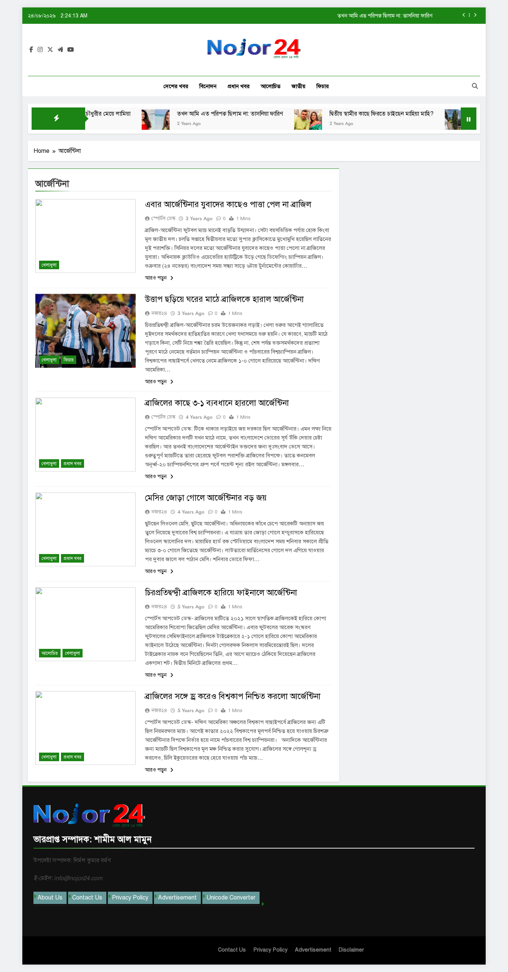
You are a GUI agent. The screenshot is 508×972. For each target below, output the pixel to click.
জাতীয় (298, 86)
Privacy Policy (130, 897)
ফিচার (322, 86)
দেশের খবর (176, 86)
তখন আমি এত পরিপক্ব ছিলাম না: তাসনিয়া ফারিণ (385, 16)
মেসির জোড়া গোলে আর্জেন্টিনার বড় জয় (206, 498)
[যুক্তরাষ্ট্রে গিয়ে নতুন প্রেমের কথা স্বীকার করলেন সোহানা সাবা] (439, 123)
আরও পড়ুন (156, 278)
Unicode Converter (230, 897)
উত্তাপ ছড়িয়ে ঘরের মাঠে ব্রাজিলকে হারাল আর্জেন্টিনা (224, 299)
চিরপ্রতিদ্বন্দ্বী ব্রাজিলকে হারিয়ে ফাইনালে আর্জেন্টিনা (221, 593)
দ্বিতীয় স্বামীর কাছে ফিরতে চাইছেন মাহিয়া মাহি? (361, 114)
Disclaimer (351, 949)
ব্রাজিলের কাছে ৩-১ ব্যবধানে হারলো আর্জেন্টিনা (217, 403)
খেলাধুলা (49, 265)
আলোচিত (270, 86)
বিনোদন (207, 86)
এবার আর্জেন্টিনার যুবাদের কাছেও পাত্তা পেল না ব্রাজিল (228, 204)
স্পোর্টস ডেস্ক (163, 218)
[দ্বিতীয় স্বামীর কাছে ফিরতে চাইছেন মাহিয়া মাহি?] (288, 123)
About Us (50, 897)
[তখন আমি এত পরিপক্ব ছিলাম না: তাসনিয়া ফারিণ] (135, 123)
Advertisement (177, 897)
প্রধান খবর (239, 86)
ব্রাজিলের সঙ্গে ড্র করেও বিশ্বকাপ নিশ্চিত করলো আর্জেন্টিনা (233, 696)
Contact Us (87, 897)
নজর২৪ (159, 313)
